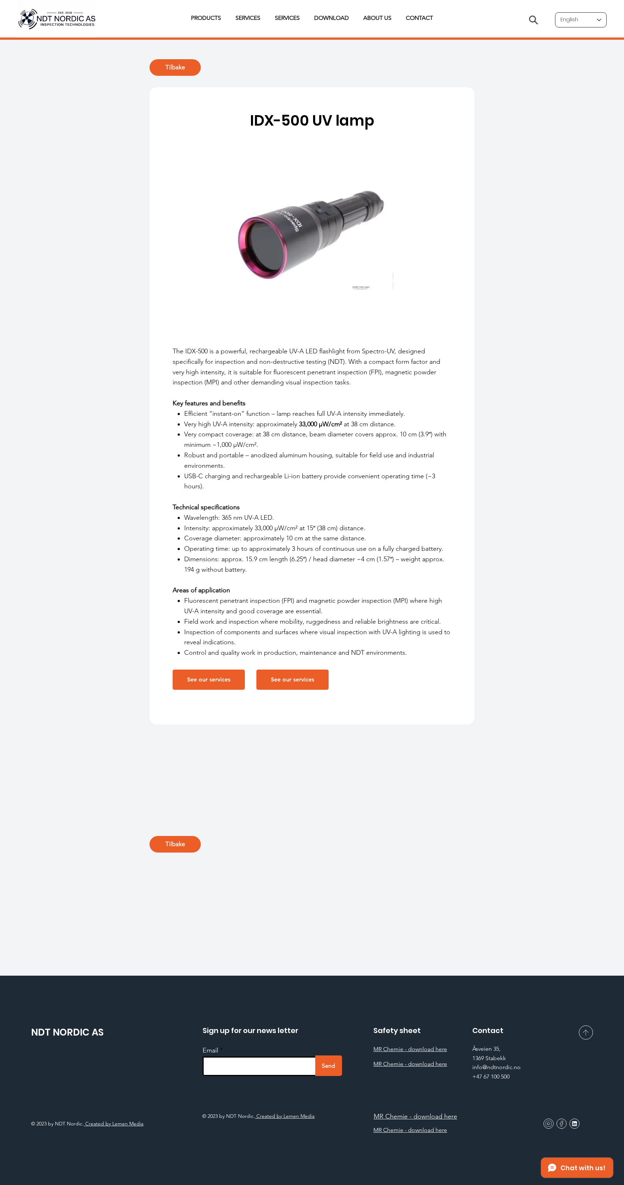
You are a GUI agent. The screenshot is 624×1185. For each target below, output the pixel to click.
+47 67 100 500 (491, 1076)
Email (210, 1050)
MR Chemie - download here (410, 1049)
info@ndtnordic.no (496, 1067)
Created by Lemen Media (285, 1116)
